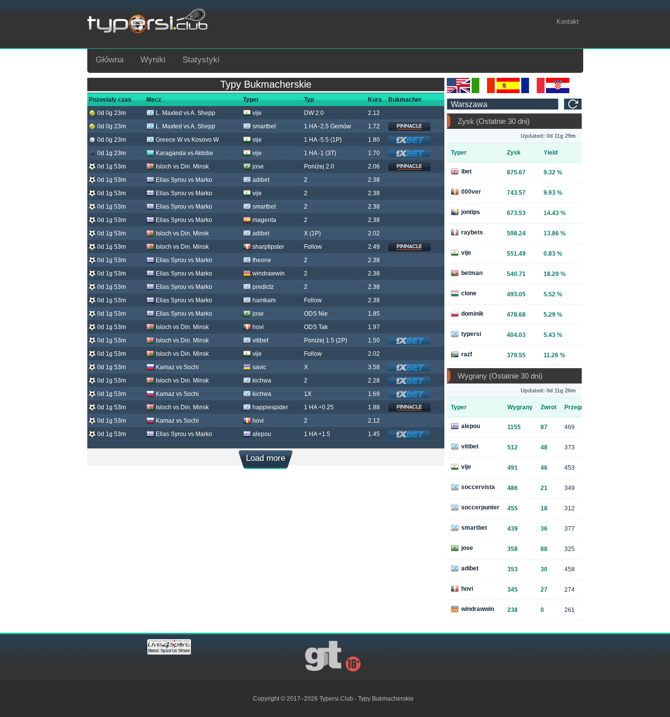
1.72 (374, 126)
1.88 (374, 407)
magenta (264, 220)
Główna (109, 59)
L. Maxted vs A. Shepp (185, 113)
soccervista (478, 487)
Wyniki (153, 59)
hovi (258, 327)
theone (261, 260)
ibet (466, 171)
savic (259, 367)
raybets (472, 232)
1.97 (374, 327)
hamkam (264, 300)
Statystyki (201, 59)
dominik (472, 313)
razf (466, 354)
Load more (265, 458)
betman (472, 273)
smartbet (264, 126)
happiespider (270, 407)
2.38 (374, 179)
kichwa (261, 380)
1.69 (374, 393)
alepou (261, 434)
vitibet (260, 340)
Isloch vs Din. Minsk (182, 166)
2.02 (374, 233)
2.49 (374, 246)
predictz (263, 286)
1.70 (374, 153)
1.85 (374, 313)
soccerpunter (480, 507)
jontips (470, 212)
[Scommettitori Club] (483, 91)
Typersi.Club (336, 698)
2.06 (374, 166)
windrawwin (268, 273)
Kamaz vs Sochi (177, 367)
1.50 (374, 340)
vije (257, 113)
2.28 (374, 380)
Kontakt (567, 21)
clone (469, 293)
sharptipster (268, 246)
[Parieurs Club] (533, 91)
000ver (471, 191)
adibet (260, 179)
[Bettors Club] (458, 91)
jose (258, 166)
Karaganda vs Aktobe (184, 153)
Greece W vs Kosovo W (187, 139)
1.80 (374, 139)
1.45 (374, 434)
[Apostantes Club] (508, 91)
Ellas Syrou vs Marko (184, 179)
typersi (471, 334)
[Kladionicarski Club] (557, 91)
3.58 (374, 367)
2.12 (374, 113)
